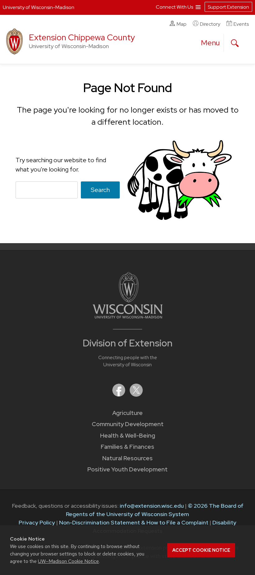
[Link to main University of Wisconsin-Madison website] (128, 316)
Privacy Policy (37, 522)
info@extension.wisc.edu (152, 505)
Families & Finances (127, 447)
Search (100, 190)
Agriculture (127, 413)
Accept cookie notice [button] (201, 550)
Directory (210, 24)
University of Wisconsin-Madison (38, 7)
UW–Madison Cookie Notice (68, 561)
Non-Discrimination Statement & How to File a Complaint (133, 522)
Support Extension (228, 7)
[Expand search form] (235, 43)
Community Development (128, 424)
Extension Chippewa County (82, 37)
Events (241, 24)
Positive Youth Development (127, 469)
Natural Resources (127, 458)
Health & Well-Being (127, 435)
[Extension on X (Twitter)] (136, 395)
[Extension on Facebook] (119, 395)
